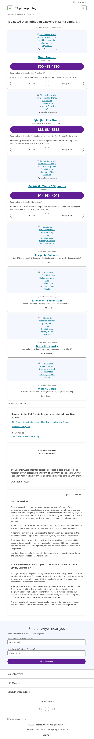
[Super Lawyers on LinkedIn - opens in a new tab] (56, 709)
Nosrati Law (45, 60)
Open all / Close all (73, 494)
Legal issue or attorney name (20, 638)
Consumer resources (18, 691)
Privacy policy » (52, 729)
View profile (67, 83)
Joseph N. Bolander (47, 255)
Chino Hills (16, 436)
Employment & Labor (60, 422)
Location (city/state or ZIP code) (21, 649)
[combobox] (46, 642)
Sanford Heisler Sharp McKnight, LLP (46, 123)
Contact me (30, 83)
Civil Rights (10, 14)
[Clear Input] (83, 642)
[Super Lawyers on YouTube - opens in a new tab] (50, 709)
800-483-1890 (49, 66)
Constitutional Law (31, 422)
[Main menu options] (10, 8)
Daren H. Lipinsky (47, 346)
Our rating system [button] (20, 481)
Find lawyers (46, 661)
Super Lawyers (15, 673)
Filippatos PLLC (46, 189)
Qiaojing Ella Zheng (47, 120)
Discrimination (21, 14)
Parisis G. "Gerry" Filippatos (47, 186)
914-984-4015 (49, 195)
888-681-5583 (49, 129)
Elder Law (45, 422)
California (31, 14)
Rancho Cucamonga (31, 436)
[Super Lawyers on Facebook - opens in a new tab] (37, 709)
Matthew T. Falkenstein (47, 300)
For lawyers (13, 682)
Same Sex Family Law (21, 426)
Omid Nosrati (47, 57)
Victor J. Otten (47, 388)
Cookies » (63, 729)
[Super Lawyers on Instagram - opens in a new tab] (43, 709)
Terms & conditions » (35, 729)
